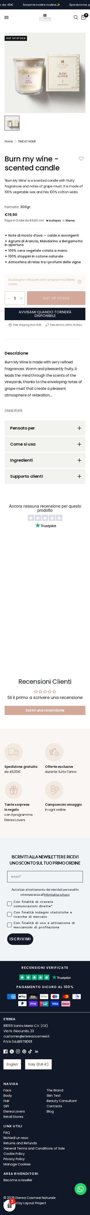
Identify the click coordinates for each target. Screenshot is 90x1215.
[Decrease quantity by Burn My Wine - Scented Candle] (8, 298)
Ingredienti (21, 460)
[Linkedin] (37, 1052)
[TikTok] (30, 1052)
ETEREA (9, 1019)
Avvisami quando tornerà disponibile (45, 313)
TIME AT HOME (27, 141)
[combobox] (12, 1064)
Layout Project (34, 1203)
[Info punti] (80, 282)
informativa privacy (57, 894)
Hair (6, 1101)
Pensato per (22, 428)
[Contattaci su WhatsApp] (81, 1189)
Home (9, 141)
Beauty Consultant (62, 1101)
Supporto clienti (26, 476)
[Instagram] (18, 1052)
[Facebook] (5, 1052)
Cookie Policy (13, 1153)
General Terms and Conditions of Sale (34, 1148)
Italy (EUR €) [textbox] (38, 1064)
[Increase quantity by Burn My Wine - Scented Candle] (21, 298)
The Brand (55, 1090)
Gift (6, 1106)
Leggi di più (13, 410)
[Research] (76, 17)
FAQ (6, 1132)
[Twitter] (12, 1052)
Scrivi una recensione (45, 710)
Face (7, 1090)
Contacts (54, 1106)
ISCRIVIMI (20, 939)
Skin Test (53, 1095)
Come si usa (23, 444)
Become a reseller (17, 1180)
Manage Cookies (17, 1164)
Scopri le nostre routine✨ (32, 4)
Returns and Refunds (20, 1143)
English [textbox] (12, 1064)
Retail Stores (13, 1116)
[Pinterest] (24, 1052)
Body (7, 1095)
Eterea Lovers (14, 1111)
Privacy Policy (14, 1159)
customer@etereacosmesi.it (26, 1036)
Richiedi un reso (15, 1138)
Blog (50, 1111)
